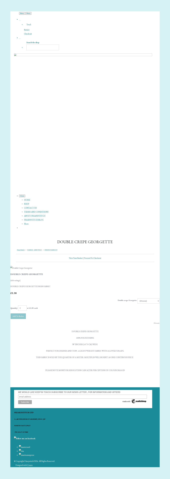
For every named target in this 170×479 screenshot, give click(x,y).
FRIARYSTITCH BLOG (34, 219)
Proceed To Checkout (92, 258)
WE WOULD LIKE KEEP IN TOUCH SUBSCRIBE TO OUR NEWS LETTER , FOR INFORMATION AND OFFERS (69, 392)
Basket (26, 29)
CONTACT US (30, 207)
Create (30, 465)
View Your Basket (76, 258)
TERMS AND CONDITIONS (36, 211)
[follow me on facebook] (24, 438)
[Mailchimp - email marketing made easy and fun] (134, 403)
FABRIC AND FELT (34, 250)
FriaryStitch (21, 250)
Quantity (13, 308)
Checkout (28, 33)
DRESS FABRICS (51, 250)
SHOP (26, 203)
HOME (27, 200)
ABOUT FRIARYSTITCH (34, 215)
